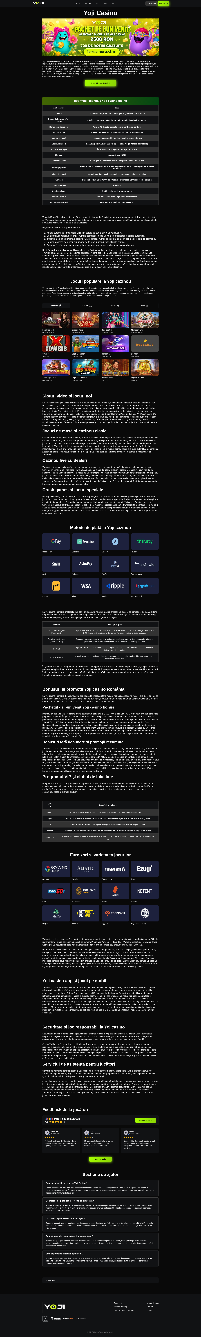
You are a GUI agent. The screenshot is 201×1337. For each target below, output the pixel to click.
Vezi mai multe (100, 1159)
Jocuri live (84, 305)
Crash (113, 305)
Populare (54, 305)
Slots (143, 305)
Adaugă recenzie (145, 1120)
